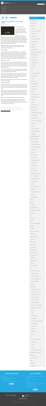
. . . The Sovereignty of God (35, 278)
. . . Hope (32, 68)
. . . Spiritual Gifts (33, 165)
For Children (32, 205)
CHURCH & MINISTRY (34, 136)
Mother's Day (33, 244)
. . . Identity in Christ (34, 118)
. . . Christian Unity (34, 154)
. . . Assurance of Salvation (35, 31)
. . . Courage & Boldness (35, 39)
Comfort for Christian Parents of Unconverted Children (35, 383)
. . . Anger (32, 28)
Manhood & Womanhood (35, 210)
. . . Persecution (33, 81)
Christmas (32, 228)
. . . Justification (33, 318)
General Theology (33, 265)
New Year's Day (33, 247)
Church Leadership (34, 139)
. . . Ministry (32, 194)
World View (32, 363)
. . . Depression (33, 46)
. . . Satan (32, 344)
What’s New (4, 6)
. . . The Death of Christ (34, 294)
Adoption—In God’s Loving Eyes (31, 379)
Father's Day (32, 234)
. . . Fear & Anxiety (34, 49)
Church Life (32, 152)
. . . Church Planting (34, 186)
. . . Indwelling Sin (33, 342)
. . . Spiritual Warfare (34, 94)
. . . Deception (33, 44)
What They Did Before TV (6, 379)
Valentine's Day (33, 260)
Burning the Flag (4, 376)
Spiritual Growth (33, 107)
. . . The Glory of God (34, 273)
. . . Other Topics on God (35, 270)
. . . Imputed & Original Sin (35, 339)
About (3, 13)
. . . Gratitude (32, 65)
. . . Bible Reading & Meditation (36, 112)
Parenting (32, 218)
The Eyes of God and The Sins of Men (32, 382)
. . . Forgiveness (33, 57)
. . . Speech (32, 91)
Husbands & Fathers (34, 207)
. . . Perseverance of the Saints (36, 320)
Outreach (32, 183)
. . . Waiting (32, 99)
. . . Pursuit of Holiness (34, 128)
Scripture (32, 334)
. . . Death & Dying (33, 41)
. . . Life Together (33, 75)
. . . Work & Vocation (34, 104)
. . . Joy (31, 70)
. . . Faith (32, 313)
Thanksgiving (33, 257)
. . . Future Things (33, 315)
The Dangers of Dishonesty (30, 385)
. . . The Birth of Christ (34, 292)
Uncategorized (33, 365)
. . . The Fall (32, 347)
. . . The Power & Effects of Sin (36, 349)
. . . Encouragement (34, 60)
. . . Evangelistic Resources (35, 191)
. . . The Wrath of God (34, 281)
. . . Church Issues (33, 157)
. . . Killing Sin (32, 123)
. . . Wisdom (32, 102)
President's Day (33, 249)
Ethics (31, 360)
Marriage (32, 212)
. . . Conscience (33, 33)
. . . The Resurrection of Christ (36, 305)
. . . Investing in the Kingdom (35, 120)
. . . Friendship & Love (34, 62)
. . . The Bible (32, 133)
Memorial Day (33, 241)
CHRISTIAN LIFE (33, 20)
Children (32, 202)
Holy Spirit (32, 284)
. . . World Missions (34, 197)
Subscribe (4, 11)
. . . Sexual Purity (33, 89)
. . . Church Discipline (34, 176)
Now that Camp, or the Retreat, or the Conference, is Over (11, 381)
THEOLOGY (32, 263)
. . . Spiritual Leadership (35, 147)
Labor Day (32, 239)
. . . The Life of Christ (34, 299)
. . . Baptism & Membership (35, 173)
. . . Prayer (32, 125)
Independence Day (34, 236)
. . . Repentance (33, 328)
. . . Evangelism (33, 189)
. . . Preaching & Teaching (35, 144)
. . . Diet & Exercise (34, 54)
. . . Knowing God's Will (34, 73)
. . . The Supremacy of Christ (36, 307)
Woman (31, 220)
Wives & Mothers (33, 255)
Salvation (32, 310)
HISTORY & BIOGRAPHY (35, 223)
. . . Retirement (33, 86)
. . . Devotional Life (34, 115)
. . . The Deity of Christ (34, 297)
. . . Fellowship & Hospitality (35, 52)
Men (31, 215)
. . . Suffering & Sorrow (34, 97)
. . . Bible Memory (33, 110)
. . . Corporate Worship (34, 178)
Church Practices (33, 170)
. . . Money (32, 78)
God (31, 268)
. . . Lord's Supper (33, 181)
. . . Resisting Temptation (35, 131)
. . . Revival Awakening (34, 160)
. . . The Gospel (33, 331)
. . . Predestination (34, 323)
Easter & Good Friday (34, 231)
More (11, 383)
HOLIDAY (32, 226)
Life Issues (32, 25)
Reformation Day (33, 252)
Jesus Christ (32, 286)
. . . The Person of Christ (35, 302)
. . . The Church (33, 168)
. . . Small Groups (33, 162)
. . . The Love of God (34, 276)
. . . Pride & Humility (34, 83)
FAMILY (31, 199)
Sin (31, 336)
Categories (4, 8)
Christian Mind (33, 23)
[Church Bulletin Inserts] (8, 3)
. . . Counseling (33, 36)
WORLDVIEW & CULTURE (35, 352)
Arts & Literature (33, 357)
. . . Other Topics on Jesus (35, 289)
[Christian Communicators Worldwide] (11, 395)
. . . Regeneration (33, 326)
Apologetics (32, 355)
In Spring (27, 380)
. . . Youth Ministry (33, 149)
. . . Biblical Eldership (34, 141)
